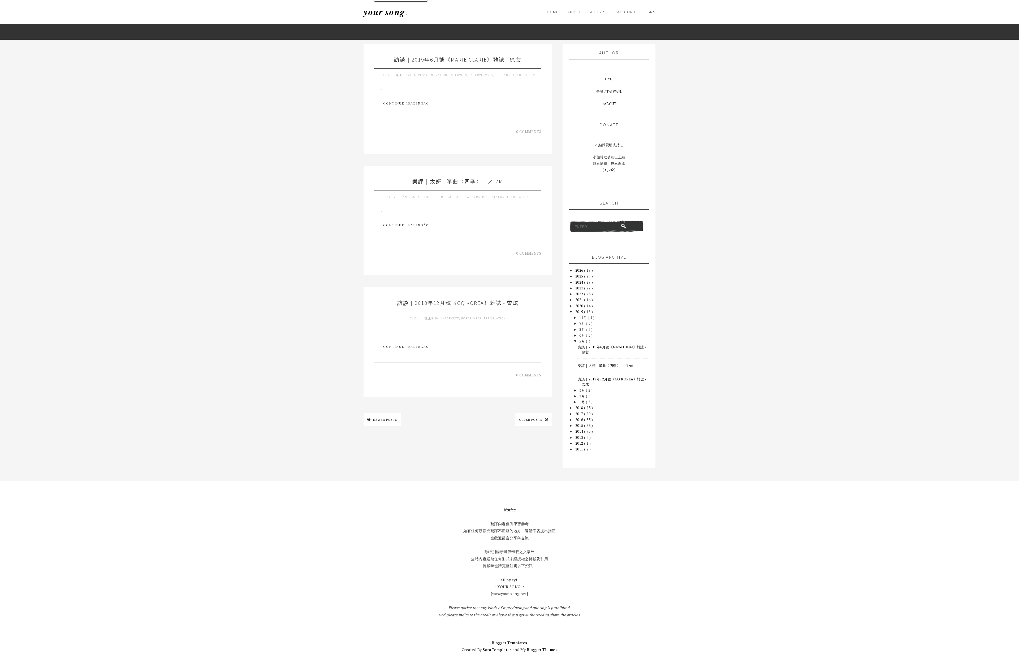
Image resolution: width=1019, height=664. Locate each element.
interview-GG (481, 75)
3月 (582, 390)
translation (524, 75)
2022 (579, 294)
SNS (651, 12)
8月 (582, 329)
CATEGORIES (627, 12)
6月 (582, 335)
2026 (579, 270)
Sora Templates (497, 649)
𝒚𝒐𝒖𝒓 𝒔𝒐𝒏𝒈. (385, 12)
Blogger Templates (509, 642)
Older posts (531, 420)
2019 (579, 311)
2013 (579, 437)
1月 (582, 402)
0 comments (528, 131)
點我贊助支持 (609, 144)
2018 (579, 407)
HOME (553, 12)
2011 (579, 449)
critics (424, 197)
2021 (579, 299)
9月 (582, 323)
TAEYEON (497, 197)
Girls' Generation (430, 75)
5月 (582, 341)
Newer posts (384, 420)
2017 (579, 413)
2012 (579, 443)
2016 (579, 419)
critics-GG (443, 197)
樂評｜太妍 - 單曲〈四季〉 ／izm (457, 181)
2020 (579, 305)
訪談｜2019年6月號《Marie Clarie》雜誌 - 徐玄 (457, 59)
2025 (579, 276)
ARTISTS (598, 12)
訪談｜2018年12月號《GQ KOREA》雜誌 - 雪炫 (458, 303)
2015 (579, 425)
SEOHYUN (503, 75)
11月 (583, 317)
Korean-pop (471, 318)
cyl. (390, 75)
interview (458, 75)
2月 (582, 396)
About (574, 12)
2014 (579, 431)
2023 (579, 288)
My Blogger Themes (539, 649)
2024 (579, 282)
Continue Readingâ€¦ (406, 103)
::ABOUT (609, 103)
